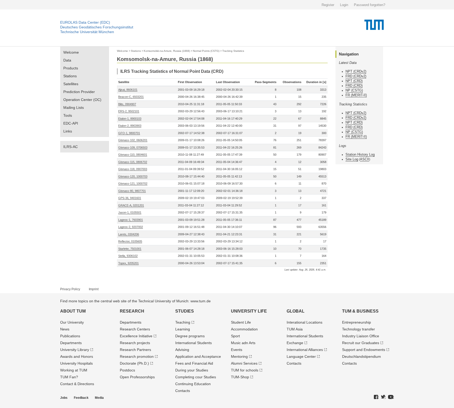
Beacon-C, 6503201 (131, 96)
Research (132, 311)
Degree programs (190, 336)
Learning (182, 329)
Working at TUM (73, 370)
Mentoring (239, 356)
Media (99, 398)
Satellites (70, 84)
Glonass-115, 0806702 (132, 162)
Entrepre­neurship (356, 322)
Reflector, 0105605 (130, 241)
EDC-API (70, 123)
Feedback (81, 398)
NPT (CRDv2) (355, 71)
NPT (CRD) (354, 81)
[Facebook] (376, 397)
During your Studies (191, 370)
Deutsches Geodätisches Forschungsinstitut (96, 27)
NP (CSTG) (354, 90)
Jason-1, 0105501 (129, 212)
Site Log (351, 159)
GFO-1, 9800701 (129, 133)
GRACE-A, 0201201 (131, 205)
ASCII (364, 159)
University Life (249, 311)
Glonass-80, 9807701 (132, 190)
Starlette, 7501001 (129, 248)
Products (70, 68)
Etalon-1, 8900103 (129, 118)
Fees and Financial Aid (194, 363)
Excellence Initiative (136, 336)
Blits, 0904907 (127, 104)
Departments (71, 343)
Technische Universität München (87, 32)
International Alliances (305, 350)
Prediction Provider (79, 92)
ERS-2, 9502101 (128, 111)
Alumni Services (244, 363)
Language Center (301, 356)
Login (344, 5)
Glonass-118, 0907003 (132, 169)
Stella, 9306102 (128, 255)
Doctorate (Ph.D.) (134, 363)
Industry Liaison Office (360, 336)
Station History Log (360, 154)
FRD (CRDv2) (355, 76)
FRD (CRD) (354, 86)
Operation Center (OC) (82, 100)
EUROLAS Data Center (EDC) (85, 22)
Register (328, 5)
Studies (184, 311)
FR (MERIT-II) (356, 95)
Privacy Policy (70, 289)
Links (67, 131)
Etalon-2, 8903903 (129, 125)
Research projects (135, 343)
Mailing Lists (73, 107)
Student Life (241, 322)
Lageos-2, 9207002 (130, 226)
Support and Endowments (363, 350)
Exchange (295, 343)
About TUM (73, 311)
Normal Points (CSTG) (206, 50)
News (64, 329)
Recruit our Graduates (360, 343)
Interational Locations (304, 322)
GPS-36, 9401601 (129, 198)
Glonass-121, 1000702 (132, 183)
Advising (182, 350)
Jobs (64, 398)
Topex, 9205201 (128, 263)
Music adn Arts (243, 343)
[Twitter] (383, 397)
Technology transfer (358, 329)
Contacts (182, 391)
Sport (235, 336)
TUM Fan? (69, 377)
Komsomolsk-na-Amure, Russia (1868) (167, 50)
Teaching (182, 322)
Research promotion (137, 356)
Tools (67, 115)
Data (67, 60)
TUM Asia (295, 329)
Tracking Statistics (233, 50)
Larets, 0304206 (128, 234)
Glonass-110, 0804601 (132, 154)
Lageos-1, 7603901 (130, 219)
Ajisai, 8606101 (127, 89)
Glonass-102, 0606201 (132, 140)
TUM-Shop (240, 377)
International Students (193, 343)
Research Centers (135, 329)
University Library (74, 350)
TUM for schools (244, 370)
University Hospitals (76, 363)
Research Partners (135, 350)
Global (296, 311)
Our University (72, 322)
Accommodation (244, 329)
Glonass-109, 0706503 (132, 147)
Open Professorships (137, 377)
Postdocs (127, 370)
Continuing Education (193, 384)
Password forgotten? (369, 5)
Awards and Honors (76, 356)
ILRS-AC (70, 147)
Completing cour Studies (195, 377)
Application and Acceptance (198, 356)
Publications (70, 336)
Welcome (71, 52)
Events (236, 350)
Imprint (94, 289)
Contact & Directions (77, 384)
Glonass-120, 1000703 (132, 176)
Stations (70, 76)
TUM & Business (360, 311)
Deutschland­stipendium (361, 356)
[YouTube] (391, 397)
